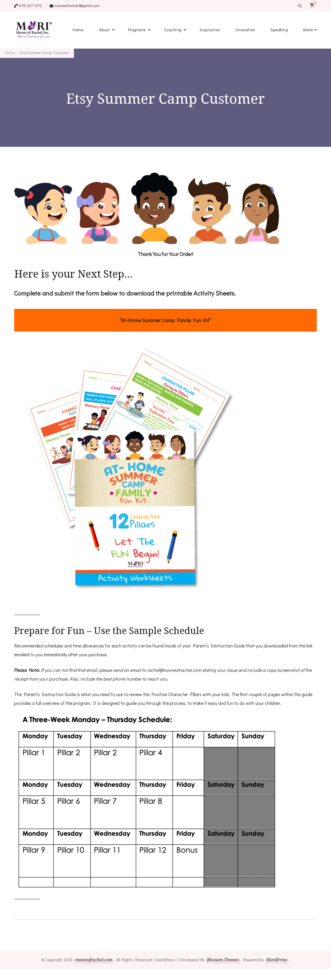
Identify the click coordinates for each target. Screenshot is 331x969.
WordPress (276, 960)
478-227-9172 (30, 5)
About (104, 29)
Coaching (173, 29)
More (308, 29)
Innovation (245, 29)
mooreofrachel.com (94, 960)
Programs (137, 29)
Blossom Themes (223, 960)
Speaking (279, 29)
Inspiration (210, 29)
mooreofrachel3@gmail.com (77, 5)
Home (78, 29)
